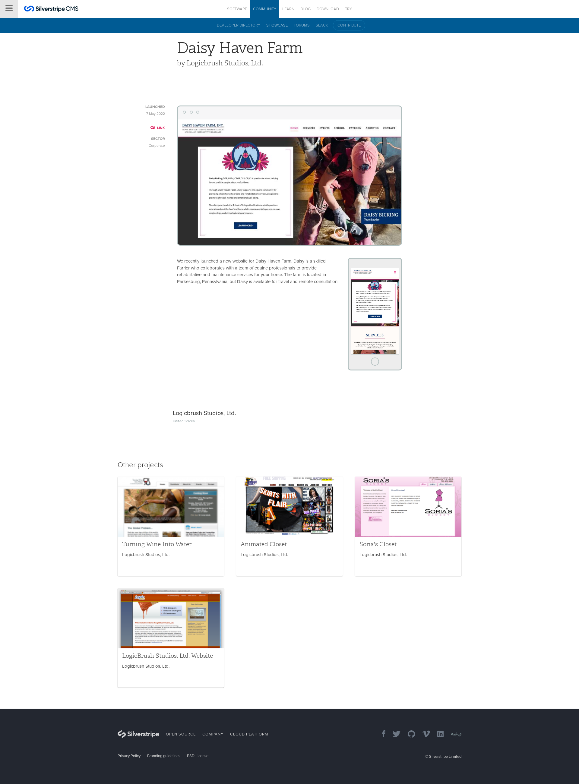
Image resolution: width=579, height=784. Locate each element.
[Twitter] (393, 734)
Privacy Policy (129, 756)
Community (264, 9)
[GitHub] (408, 734)
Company (212, 734)
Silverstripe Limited (445, 756)
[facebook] (380, 734)
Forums (302, 25)
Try (348, 9)
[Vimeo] (423, 734)
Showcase (277, 25)
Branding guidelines (163, 756)
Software (237, 9)
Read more (171, 526)
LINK (161, 128)
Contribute (349, 25)
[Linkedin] (437, 734)
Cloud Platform (249, 734)
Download (328, 9)
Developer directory (238, 25)
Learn (288, 9)
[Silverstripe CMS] (51, 9)
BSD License (197, 756)
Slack (322, 25)
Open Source (181, 734)
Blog (305, 9)
